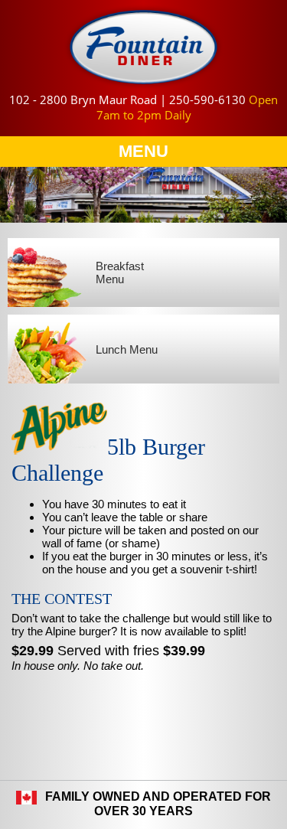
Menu (143, 151)
